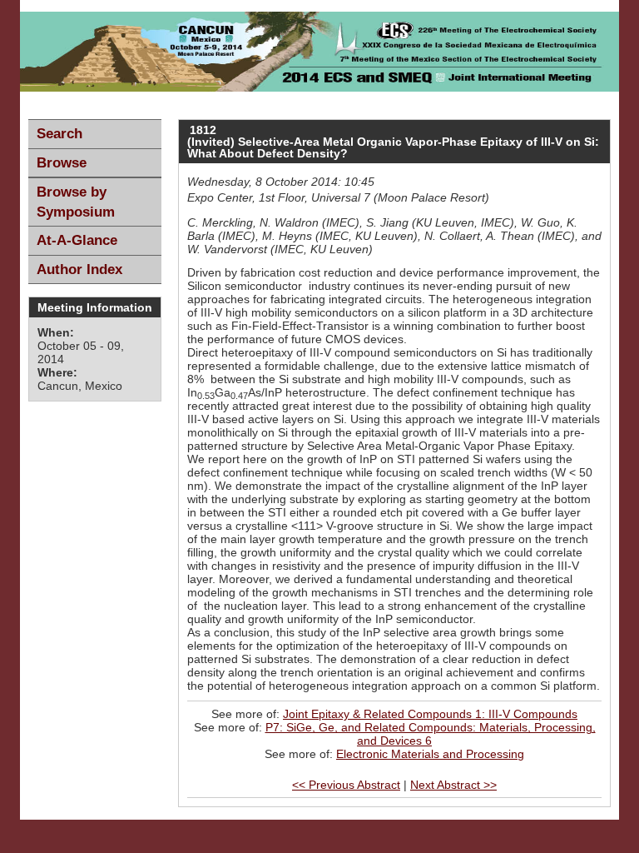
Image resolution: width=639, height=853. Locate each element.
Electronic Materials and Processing (430, 754)
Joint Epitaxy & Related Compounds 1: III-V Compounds (430, 714)
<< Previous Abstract (346, 784)
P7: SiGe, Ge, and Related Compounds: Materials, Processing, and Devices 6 (430, 734)
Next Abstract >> (453, 784)
